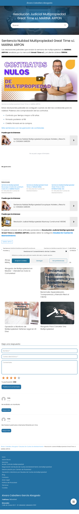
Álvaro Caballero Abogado (39, 3)
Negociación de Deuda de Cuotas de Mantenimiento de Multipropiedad (27, 467)
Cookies (5, 488)
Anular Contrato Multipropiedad (13, 464)
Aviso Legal (6, 480)
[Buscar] (64, 25)
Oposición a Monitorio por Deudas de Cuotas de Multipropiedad (24, 472)
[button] (66, 251)
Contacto (5, 477)
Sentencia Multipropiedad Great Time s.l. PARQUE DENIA (37, 186)
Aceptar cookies (21, 261)
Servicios (5, 462)
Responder (6, 410)
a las (8, 401)
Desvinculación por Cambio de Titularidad (16, 469)
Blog (3, 475)
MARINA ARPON (7, 242)
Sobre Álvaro (6, 460)
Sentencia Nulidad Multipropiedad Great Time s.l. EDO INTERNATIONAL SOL (63, 187)
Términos (5, 485)
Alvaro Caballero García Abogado (21, 495)
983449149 (13, 499)
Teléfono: (5, 499)
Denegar (39, 261)
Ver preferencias (58, 261)
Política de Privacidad (9, 483)
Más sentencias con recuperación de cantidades (23, 128)
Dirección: (5, 503)
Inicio (3, 457)
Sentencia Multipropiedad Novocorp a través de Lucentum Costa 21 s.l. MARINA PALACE (12, 187)
